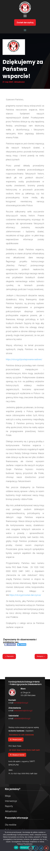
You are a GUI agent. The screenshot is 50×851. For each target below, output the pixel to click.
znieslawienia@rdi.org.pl (23, 710)
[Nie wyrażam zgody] (47, 840)
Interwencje (11, 801)
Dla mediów (10, 825)
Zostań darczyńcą (25, 22)
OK (16, 847)
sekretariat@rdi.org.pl (22, 718)
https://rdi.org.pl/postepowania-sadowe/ (24, 359)
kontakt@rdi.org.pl (21, 702)
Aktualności (19, 82)
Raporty (9, 806)
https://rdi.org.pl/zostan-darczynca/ (25, 595)
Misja (8, 796)
